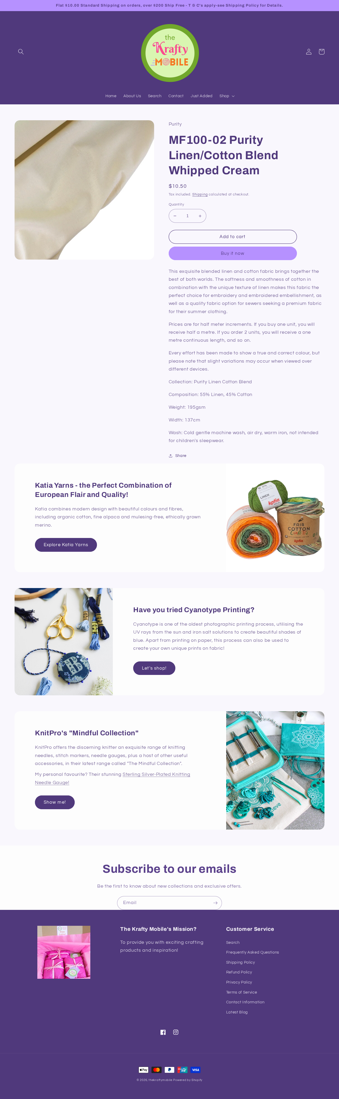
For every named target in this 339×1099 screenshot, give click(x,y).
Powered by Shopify (187, 1080)
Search (233, 942)
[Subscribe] (215, 903)
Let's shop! (154, 668)
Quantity (176, 204)
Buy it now (233, 253)
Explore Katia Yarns (66, 544)
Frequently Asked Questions (252, 952)
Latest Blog (237, 1012)
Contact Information (245, 1002)
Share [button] (180, 455)
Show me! (55, 802)
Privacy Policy (239, 982)
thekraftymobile (160, 1080)
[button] (21, 51)
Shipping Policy (240, 962)
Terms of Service (241, 992)
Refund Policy (239, 972)
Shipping (200, 194)
